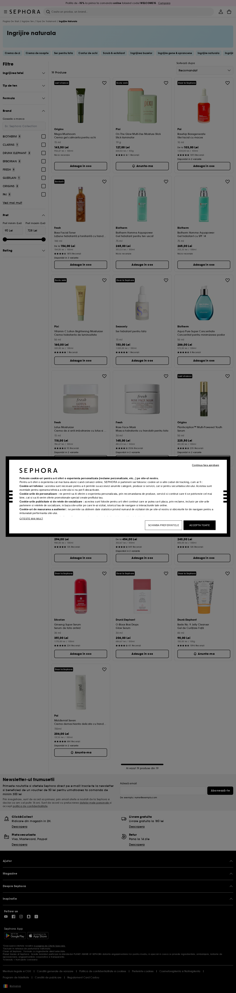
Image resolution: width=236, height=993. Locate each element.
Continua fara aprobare (205, 464)
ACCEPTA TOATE (199, 525)
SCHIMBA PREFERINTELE (163, 525)
